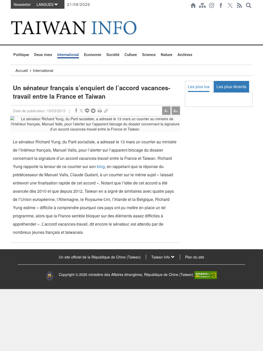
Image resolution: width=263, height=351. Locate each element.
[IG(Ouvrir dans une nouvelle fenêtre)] (212, 5)
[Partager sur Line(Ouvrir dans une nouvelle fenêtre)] (87, 110)
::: (11, 13)
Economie (92, 54)
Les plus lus (199, 86)
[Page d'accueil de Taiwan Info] (193, 5)
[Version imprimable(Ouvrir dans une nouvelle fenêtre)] (99, 110)
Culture (131, 54)
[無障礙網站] (205, 274)
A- (166, 110)
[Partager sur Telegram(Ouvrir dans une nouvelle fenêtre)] (93, 110)
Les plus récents (231, 86)
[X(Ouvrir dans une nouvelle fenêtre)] (230, 5)
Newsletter (22, 4)
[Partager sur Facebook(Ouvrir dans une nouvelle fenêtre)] (76, 110)
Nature (166, 54)
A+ (175, 110)
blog (101, 166)
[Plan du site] (202, 5)
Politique (21, 54)
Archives (184, 54)
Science (149, 54)
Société (112, 54)
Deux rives (43, 54)
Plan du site (194, 257)
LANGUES (45, 4)
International (68, 54)
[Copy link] (106, 110)
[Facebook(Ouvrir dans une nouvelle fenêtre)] (221, 5)
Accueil (21, 70)
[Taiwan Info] (81, 28)
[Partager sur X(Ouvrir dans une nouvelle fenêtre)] (81, 110)
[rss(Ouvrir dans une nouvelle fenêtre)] (239, 5)
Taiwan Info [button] (161, 257)
